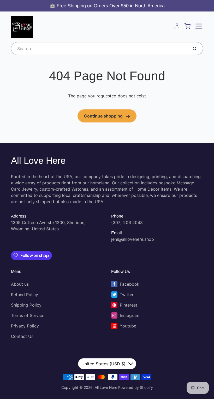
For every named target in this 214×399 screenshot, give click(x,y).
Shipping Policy (26, 305)
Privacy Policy (25, 325)
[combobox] (99, 48)
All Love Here (38, 160)
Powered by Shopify (135, 387)
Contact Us (22, 336)
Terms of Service (27, 315)
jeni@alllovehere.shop (132, 239)
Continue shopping (104, 116)
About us (20, 284)
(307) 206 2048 (127, 222)
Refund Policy (24, 294)
